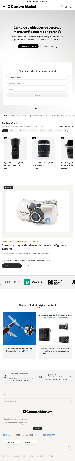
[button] (71, 6)
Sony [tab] (66, 131)
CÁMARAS (6, 456)
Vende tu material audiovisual (54, 377)
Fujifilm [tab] (59, 131)
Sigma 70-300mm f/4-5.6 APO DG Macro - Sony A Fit (15, 164)
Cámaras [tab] (13, 131)
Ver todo (38, 308)
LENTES (31, 456)
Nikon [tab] (51, 131)
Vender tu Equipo (48, 44)
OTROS (50, 456)
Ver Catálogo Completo (28, 44)
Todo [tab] (5, 131)
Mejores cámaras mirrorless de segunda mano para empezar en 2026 (55, 351)
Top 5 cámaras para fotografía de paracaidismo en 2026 (18, 349)
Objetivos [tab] (23, 131)
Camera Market (9, 453)
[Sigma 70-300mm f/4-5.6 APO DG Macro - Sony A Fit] (15, 148)
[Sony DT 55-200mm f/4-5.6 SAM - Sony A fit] (43, 148)
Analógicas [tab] (33, 131)
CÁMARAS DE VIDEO (19, 456)
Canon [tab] (43, 131)
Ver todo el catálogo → (66, 126)
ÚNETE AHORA (37, 428)
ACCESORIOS (41, 456)
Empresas (45, 1)
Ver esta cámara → (30, 266)
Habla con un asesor (11, 266)
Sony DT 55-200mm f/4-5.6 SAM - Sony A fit (42, 164)
